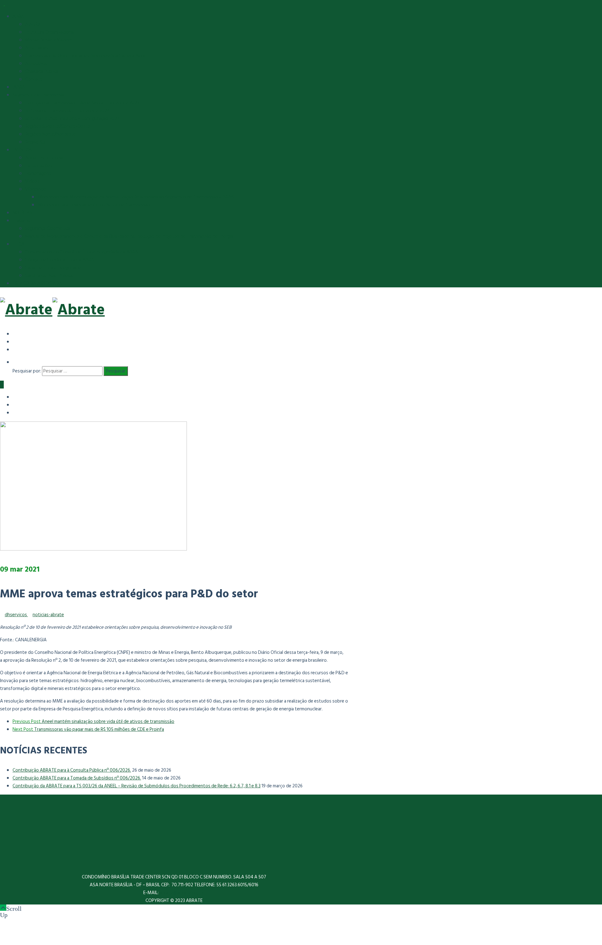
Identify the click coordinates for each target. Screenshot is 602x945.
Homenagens (38, 173)
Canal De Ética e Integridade (53, 268)
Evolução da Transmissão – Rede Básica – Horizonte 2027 (82, 103)
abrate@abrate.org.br (182, 893)
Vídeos (32, 181)
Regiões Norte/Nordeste (50, 134)
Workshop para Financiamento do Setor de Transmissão (94, 205)
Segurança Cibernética (47, 228)
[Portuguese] (17, 349)
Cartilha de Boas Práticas (50, 276)
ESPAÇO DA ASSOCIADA (37, 283)
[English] (17, 341)
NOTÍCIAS (22, 213)
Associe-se (36, 64)
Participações (38, 166)
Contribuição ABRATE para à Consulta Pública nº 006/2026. (72, 770)
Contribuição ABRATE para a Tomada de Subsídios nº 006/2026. (77, 778)
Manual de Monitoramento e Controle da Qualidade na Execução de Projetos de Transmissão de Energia (129, 236)
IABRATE (21, 87)
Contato (34, 79)
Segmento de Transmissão (39, 95)
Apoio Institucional (44, 158)
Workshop (35, 189)
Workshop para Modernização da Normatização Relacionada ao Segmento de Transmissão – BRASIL (137, 197)
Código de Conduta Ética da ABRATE (62, 260)
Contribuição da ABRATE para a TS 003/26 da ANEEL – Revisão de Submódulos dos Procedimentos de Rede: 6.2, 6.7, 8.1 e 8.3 (137, 786)
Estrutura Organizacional (49, 32)
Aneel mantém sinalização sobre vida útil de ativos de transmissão (93, 721)
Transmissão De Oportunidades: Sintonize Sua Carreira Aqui (85, 56)
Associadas (36, 48)
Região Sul (35, 142)
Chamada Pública (41, 71)
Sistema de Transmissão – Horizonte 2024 (67, 111)
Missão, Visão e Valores (48, 40)
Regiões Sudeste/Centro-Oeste (57, 126)
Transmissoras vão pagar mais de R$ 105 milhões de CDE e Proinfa (88, 729)
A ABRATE (35, 24)
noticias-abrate (48, 615)
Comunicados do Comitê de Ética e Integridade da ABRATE (84, 252)
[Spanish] (17, 333)
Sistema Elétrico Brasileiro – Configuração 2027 (72, 118)
